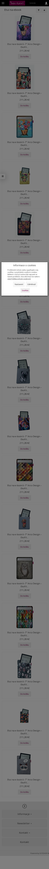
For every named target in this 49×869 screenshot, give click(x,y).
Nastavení (19, 284)
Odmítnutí (31, 284)
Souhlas (25, 290)
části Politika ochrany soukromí (19, 279)
